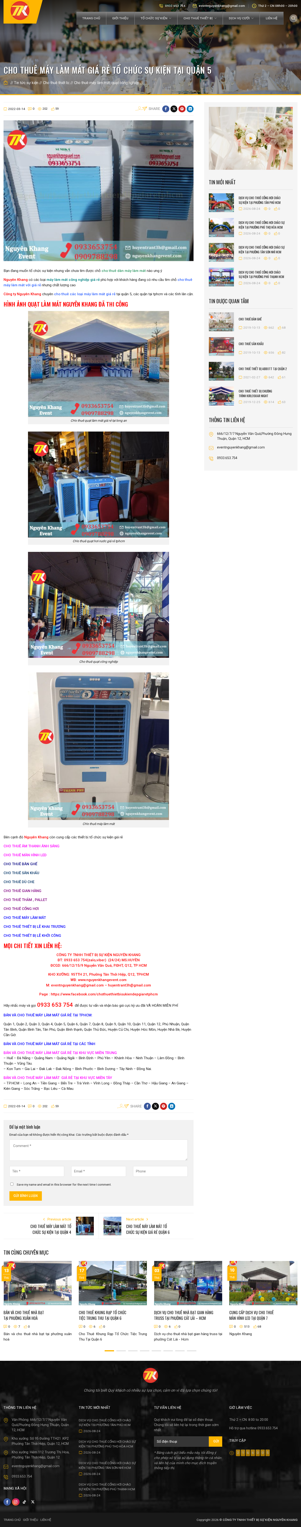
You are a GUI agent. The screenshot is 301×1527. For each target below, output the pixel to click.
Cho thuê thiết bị (198, 18)
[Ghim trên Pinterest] (181, 108)
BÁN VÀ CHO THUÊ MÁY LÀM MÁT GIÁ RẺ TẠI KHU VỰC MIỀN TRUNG (60, 1053)
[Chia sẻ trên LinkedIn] (190, 108)
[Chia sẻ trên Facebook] (165, 108)
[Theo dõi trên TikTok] (24, 1502)
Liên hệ (271, 18)
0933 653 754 (175, 6)
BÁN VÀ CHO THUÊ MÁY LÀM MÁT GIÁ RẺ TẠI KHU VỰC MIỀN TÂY (58, 1078)
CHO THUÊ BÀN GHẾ (20, 864)
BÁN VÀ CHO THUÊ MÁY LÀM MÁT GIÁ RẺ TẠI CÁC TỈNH (49, 1044)
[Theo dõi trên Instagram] (15, 1502)
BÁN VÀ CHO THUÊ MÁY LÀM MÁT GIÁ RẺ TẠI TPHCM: (48, 1015)
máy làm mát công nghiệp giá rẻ (73, 280)
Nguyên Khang (16, 280)
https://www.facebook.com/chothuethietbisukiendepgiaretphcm (104, 994)
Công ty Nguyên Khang (22, 294)
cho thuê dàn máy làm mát (123, 271)
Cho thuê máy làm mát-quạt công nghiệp (106, 83)
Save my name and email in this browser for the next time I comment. (64, 1184)
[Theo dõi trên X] (32, 1502)
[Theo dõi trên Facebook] (7, 1502)
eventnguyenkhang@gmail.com (222, 6)
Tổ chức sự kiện (154, 18)
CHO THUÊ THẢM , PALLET (25, 900)
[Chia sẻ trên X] (173, 108)
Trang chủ (91, 18)
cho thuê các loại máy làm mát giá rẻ (84, 294)
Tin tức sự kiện (26, 83)
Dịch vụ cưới (239, 18)
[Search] (293, 18)
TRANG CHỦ (12, 1520)
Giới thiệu (120, 18)
